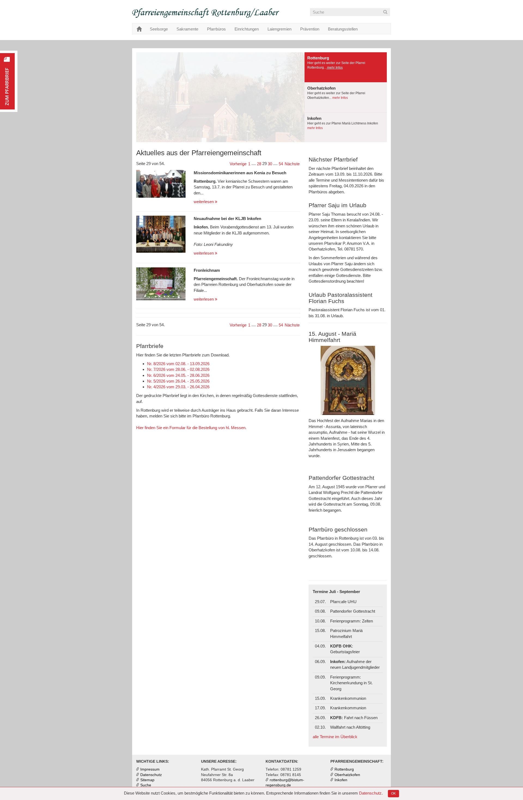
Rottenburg (344, 769)
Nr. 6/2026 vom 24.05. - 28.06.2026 (178, 375)
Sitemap (147, 780)
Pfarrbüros (216, 29)
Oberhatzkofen (347, 775)
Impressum (150, 769)
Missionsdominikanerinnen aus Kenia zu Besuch (240, 172)
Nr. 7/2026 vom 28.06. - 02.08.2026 (178, 369)
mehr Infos (334, 67)
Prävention (309, 29)
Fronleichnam (207, 270)
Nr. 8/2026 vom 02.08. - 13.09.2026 (178, 363)
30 (270, 163)
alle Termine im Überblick (335, 736)
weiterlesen (204, 201)
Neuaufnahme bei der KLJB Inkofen (227, 218)
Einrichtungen (247, 29)
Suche (145, 785)
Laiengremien (279, 29)
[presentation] (346, 67)
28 (259, 163)
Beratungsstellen (343, 29)
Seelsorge (159, 29)
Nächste (292, 163)
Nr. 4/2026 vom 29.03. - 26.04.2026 (178, 386)
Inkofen (341, 780)
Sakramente (187, 29)
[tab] (346, 67)
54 (281, 163)
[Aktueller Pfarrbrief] (8, 81)
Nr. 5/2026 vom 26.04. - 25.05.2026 (178, 381)
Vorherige (238, 163)
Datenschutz (370, 793)
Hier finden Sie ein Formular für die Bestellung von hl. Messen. (191, 427)
